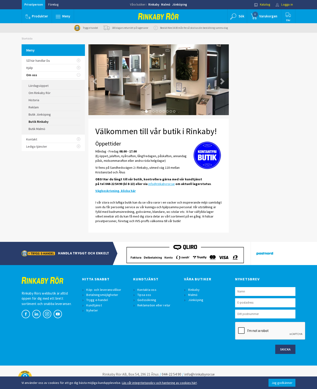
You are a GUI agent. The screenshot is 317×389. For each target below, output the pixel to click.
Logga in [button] (287, 4)
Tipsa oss (144, 295)
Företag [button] (53, 4)
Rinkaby (153, 4)
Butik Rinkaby (39, 122)
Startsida (27, 38)
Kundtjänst (94, 305)
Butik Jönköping (40, 114)
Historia (34, 100)
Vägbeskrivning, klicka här (115, 191)
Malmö (165, 4)
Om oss (31, 75)
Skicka (285, 349)
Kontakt (31, 139)
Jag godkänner (282, 383)
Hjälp (29, 68)
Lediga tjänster (36, 146)
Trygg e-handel (97, 300)
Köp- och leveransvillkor (103, 290)
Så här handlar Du (38, 60)
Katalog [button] (264, 4)
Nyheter (92, 310)
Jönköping (179, 4)
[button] (63, 16)
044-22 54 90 (171, 374)
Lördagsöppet (39, 86)
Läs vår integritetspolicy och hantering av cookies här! (159, 383)
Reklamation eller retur (154, 305)
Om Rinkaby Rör (40, 93)
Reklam (34, 107)
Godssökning (146, 300)
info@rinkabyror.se (161, 184)
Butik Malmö (37, 129)
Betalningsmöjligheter (102, 295)
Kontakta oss (146, 290)
